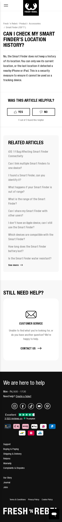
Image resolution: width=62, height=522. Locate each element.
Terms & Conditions (18, 499)
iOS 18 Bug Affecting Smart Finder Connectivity (28, 154)
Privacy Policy (33, 499)
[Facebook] (24, 408)
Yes (20, 112)
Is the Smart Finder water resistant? (29, 258)
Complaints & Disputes (14, 467)
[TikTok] (32, 408)
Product (22, 23)
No (45, 112)
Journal (6, 482)
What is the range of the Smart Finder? (26, 201)
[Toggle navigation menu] (6, 6)
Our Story (7, 477)
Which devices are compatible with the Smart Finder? (30, 237)
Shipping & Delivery (12, 453)
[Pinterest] (47, 408)
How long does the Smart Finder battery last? (27, 249)
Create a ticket (23, 396)
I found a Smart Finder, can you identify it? (26, 177)
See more (13, 265)
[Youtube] (40, 408)
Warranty (7, 463)
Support (6, 444)
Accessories (35, 23)
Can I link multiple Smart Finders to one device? (29, 166)
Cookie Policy (47, 499)
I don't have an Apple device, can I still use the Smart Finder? (30, 225)
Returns (6, 458)
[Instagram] (16, 408)
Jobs (5, 487)
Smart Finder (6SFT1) (16, 27)
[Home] (31, 4)
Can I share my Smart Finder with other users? (27, 213)
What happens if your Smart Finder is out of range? (30, 189)
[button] (31, 329)
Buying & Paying (11, 448)
